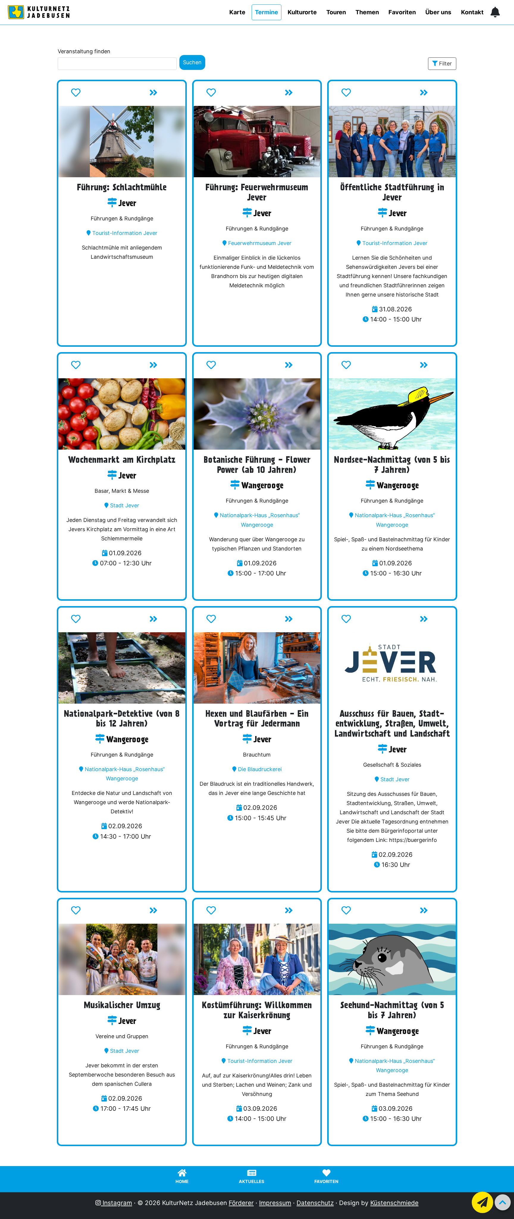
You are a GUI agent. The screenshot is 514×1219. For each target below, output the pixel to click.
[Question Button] (482, 1202)
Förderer (241, 1203)
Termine (266, 12)
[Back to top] (502, 1202)
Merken (94, 94)
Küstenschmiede (394, 1203)
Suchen (192, 62)
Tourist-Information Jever (124, 233)
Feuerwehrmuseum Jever (260, 243)
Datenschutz (315, 1203)
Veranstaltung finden (84, 51)
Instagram (116, 1203)
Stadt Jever (124, 505)
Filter (445, 63)
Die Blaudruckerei (260, 769)
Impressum (275, 1203)
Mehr (166, 94)
